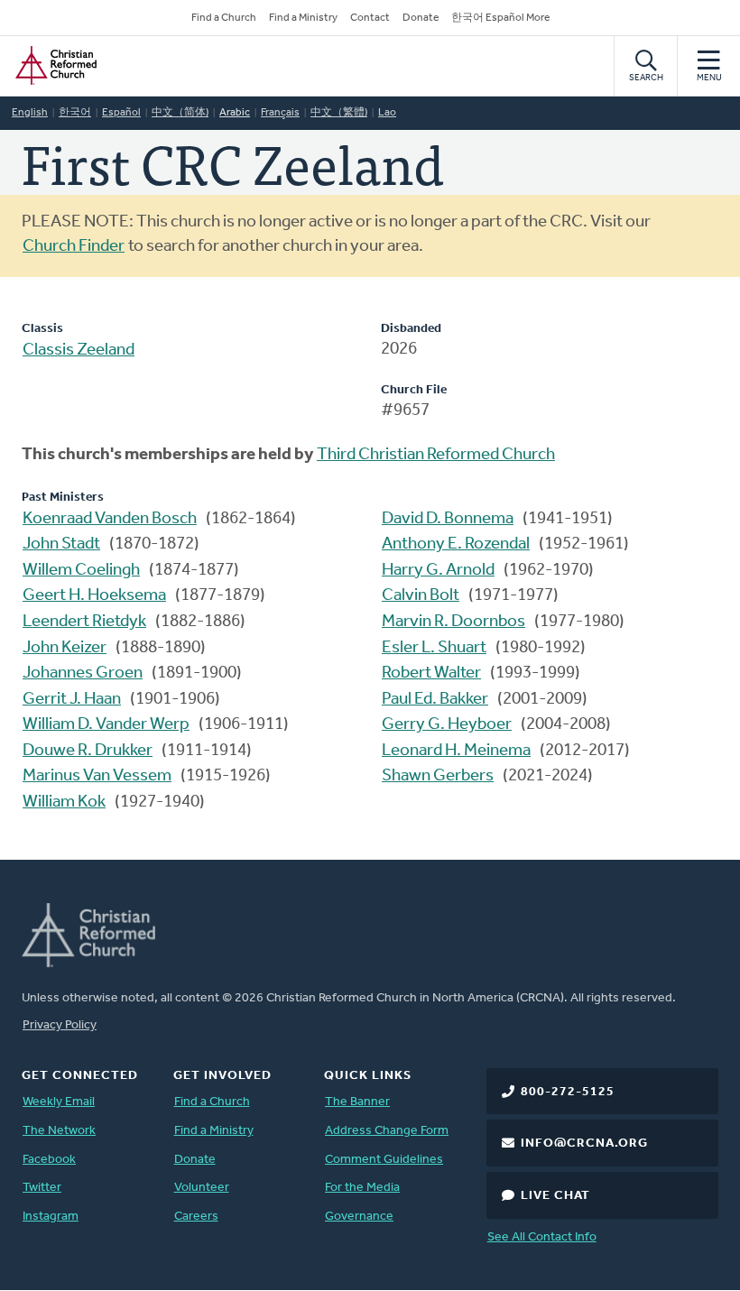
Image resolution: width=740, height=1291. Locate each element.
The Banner (357, 1102)
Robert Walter (431, 673)
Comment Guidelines (384, 1160)
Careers (196, 1216)
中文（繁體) (338, 112)
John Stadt (61, 544)
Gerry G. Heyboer (447, 724)
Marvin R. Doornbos (453, 622)
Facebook (49, 1160)
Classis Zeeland (78, 350)
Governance (359, 1216)
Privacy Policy (60, 1025)
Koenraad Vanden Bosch (110, 519)
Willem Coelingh (81, 570)
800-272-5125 (568, 1092)
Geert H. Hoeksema (94, 595)
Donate (420, 18)
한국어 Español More (500, 18)
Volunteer (201, 1187)
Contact (370, 18)
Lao (387, 112)
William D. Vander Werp (106, 724)
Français (280, 112)
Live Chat (555, 1196)
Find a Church (223, 18)
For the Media (362, 1187)
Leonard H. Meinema (456, 751)
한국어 (75, 112)
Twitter (42, 1187)
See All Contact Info (542, 1237)
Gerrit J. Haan (72, 699)
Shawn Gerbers (438, 776)
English (30, 112)
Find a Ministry (303, 18)
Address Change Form (387, 1131)
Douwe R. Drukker (88, 751)
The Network (59, 1131)
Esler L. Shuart (434, 648)
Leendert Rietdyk (84, 622)
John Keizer (64, 648)
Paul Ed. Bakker (435, 699)
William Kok (64, 802)
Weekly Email (59, 1102)
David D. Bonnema (447, 519)
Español (121, 112)
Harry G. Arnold (438, 570)
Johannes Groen (83, 673)
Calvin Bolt (420, 595)
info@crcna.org (584, 1143)
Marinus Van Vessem (97, 776)
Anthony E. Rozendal (456, 544)
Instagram (51, 1216)
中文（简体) (180, 112)
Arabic (234, 112)
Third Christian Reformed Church (436, 455)
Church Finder (74, 246)
